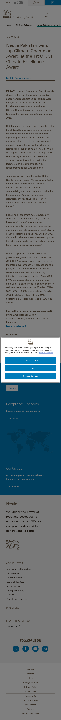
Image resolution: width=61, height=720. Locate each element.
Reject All (31, 368)
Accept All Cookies (30, 360)
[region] (30, 360)
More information (46, 352)
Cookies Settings (30, 376)
